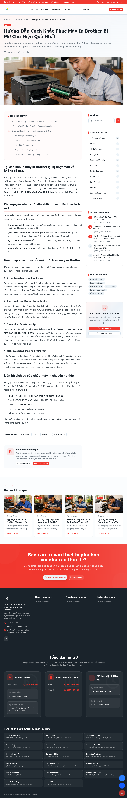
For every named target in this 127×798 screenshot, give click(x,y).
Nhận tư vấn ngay (55, 577)
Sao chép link (60, 434)
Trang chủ (34, 9)
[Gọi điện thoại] (122, 793)
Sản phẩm (56, 9)
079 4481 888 (73, 685)
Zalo (36, 434)
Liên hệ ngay (106, 328)
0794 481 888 (106, 333)
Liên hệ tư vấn (39, 463)
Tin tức (77, 9)
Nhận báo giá (116, 9)
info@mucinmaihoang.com (17, 626)
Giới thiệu (44, 9)
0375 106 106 (73, 690)
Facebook (26, 434)
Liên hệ (86, 9)
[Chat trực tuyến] (122, 778)
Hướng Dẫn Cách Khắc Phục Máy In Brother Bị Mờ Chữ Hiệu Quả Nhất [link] (49, 20)
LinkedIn (47, 434)
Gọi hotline (77, 577)
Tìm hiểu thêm (22, 463)
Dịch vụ (68, 9)
